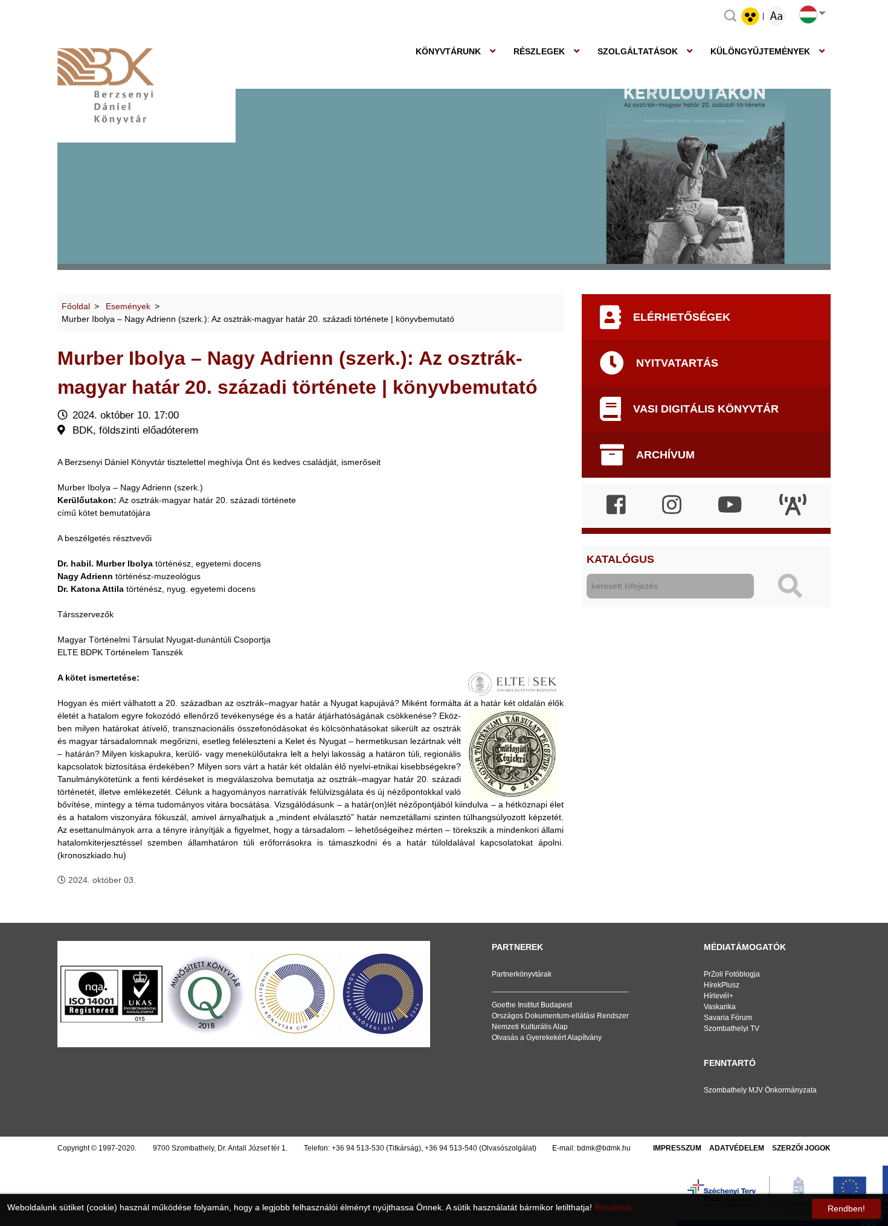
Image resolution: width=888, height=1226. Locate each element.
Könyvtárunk (448, 51)
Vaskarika (720, 1007)
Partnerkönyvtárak (522, 974)
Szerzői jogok (801, 1148)
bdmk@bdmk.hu (604, 1148)
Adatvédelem (736, 1148)
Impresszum (677, 1148)
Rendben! (846, 1208)
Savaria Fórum (728, 1017)
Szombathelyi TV (731, 1028)
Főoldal (76, 306)
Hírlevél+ (718, 996)
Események (128, 306)
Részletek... (616, 1207)
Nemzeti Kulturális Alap (530, 1026)
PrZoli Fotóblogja (732, 974)
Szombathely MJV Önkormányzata (760, 1090)
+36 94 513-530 (358, 1148)
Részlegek (539, 51)
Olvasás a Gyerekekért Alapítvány (547, 1037)
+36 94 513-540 (451, 1148)
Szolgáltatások (637, 51)
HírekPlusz (721, 985)
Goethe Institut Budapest (532, 1005)
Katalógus (620, 559)
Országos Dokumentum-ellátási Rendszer (560, 1016)
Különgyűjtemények (760, 51)
